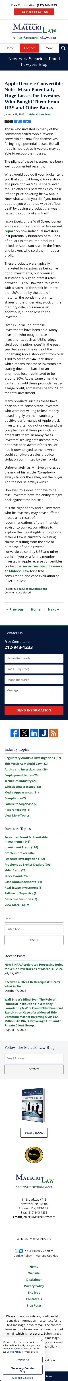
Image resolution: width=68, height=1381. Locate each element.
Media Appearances (22, 792)
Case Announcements (23, 882)
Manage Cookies (47, 1256)
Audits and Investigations (26, 769)
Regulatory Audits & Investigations (33, 758)
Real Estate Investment (23, 888)
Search (34, 940)
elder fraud (15, 870)
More (49, 48)
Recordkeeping (17, 810)
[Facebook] (15, 733)
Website (34, 1273)
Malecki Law (47, 1360)
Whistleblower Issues (23, 787)
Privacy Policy (34, 1286)
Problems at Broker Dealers (27, 865)
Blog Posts (34, 1305)
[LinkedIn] (34, 733)
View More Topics (17, 815)
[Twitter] (24, 733)
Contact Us (34, 1299)
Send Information (34, 710)
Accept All (23, 1359)
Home (10, 48)
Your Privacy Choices (39, 1251)
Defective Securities (21, 899)
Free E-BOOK (34, 1132)
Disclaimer (34, 1280)
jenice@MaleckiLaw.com (39, 1217)
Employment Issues (21, 775)
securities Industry (21, 781)
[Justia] (43, 733)
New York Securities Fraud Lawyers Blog (34, 31)
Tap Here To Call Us (34, 12)
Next (53, 609)
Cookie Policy (23, 1256)
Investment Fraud (21, 847)
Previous (15, 609)
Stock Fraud (16, 876)
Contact (29, 48)
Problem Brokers (19, 853)
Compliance (15, 798)
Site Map (34, 1292)
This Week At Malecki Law (26, 764)
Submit (34, 1069)
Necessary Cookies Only (23, 1370)
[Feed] (53, 733)
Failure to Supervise (21, 804)
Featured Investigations (32, 588)
